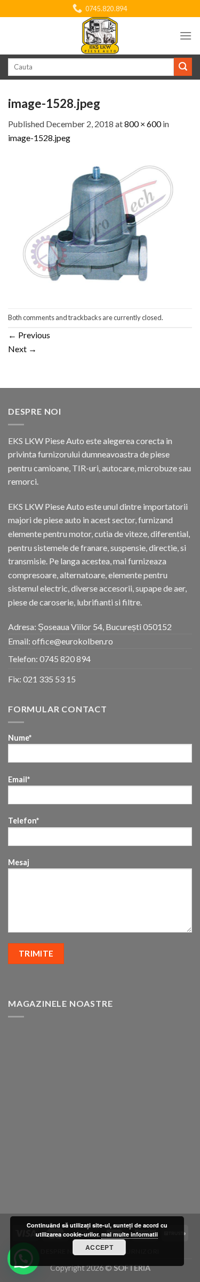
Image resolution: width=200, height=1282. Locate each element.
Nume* (19, 737)
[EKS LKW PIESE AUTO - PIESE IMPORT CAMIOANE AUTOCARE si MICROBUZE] (100, 36)
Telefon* (23, 820)
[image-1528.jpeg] (100, 225)
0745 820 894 (65, 659)
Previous (29, 335)
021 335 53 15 (49, 679)
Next (22, 349)
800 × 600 (142, 124)
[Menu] (185, 35)
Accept (99, 1247)
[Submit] (183, 67)
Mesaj (18, 862)
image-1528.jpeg (39, 138)
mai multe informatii (129, 1234)
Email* (19, 779)
